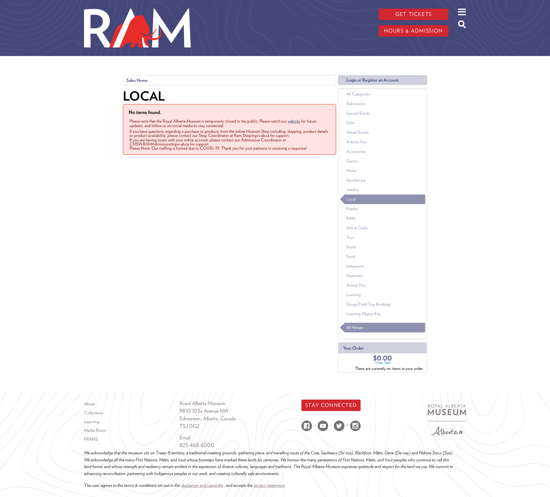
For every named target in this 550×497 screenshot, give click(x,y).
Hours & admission (413, 31)
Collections (93, 412)
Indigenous (355, 266)
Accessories (356, 151)
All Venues (354, 327)
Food (350, 256)
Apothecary (356, 180)
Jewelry (352, 189)
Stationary (354, 275)
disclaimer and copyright (202, 485)
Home (351, 170)
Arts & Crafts (357, 227)
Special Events (358, 113)
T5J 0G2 (189, 426)
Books (351, 247)
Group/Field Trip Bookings (368, 304)
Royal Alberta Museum (202, 403)
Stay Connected (331, 405)
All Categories (358, 94)
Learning (353, 294)
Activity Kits (356, 141)
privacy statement (269, 485)
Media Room (95, 430)
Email (185, 438)
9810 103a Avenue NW (204, 411)
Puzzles (352, 208)
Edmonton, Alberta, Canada (208, 418)
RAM (350, 218)
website (294, 121)
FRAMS (91, 439)
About (89, 403)
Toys (350, 237)
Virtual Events (357, 132)
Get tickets (413, 14)
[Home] (137, 5)
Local (351, 199)
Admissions (355, 103)
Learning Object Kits (363, 313)
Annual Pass (356, 285)
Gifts (350, 122)
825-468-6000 (197, 445)
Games (352, 161)
